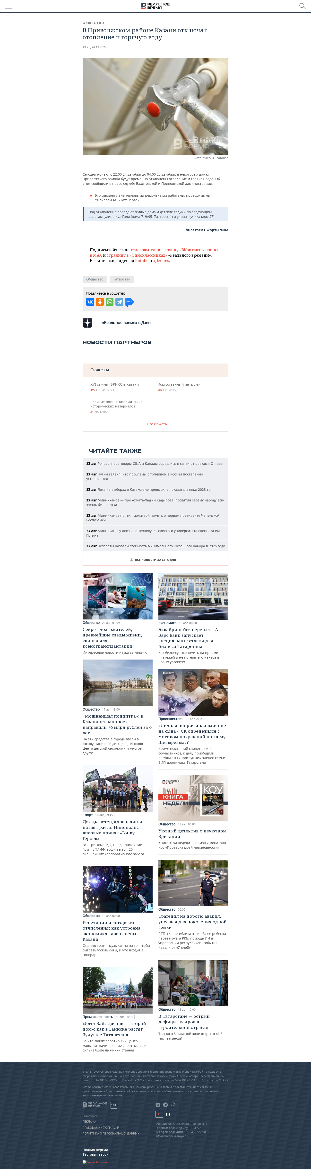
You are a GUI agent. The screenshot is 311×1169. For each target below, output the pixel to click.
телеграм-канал (146, 250)
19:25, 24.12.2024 (95, 47)
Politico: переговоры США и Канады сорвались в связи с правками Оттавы (154, 463)
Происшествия (170, 719)
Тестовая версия (97, 1154)
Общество (93, 23)
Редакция (90, 1116)
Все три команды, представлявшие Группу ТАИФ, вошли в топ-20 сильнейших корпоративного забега (113, 837)
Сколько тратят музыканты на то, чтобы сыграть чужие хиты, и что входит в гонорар (116, 938)
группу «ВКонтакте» (184, 250)
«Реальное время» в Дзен (126, 322)
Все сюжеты (157, 424)
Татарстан (121, 279)
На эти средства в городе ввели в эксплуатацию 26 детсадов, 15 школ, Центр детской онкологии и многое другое (117, 734)
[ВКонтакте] (90, 302)
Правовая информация (101, 1127)
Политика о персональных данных (111, 1133)
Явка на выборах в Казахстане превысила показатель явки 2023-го (148, 489)
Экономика (167, 623)
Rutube (141, 260)
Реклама (89, 1121)
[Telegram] (119, 302)
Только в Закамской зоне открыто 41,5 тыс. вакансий (190, 1027)
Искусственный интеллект (179, 386)
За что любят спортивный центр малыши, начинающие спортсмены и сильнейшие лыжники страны (115, 1036)
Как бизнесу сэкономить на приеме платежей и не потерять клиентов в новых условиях (189, 645)
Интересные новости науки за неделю (115, 641)
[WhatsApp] (109, 302)
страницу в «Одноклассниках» (137, 255)
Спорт (88, 815)
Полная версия (95, 1149)
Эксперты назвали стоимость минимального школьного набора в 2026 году (155, 546)
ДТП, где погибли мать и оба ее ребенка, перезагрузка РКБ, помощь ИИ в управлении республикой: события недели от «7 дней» (192, 931)
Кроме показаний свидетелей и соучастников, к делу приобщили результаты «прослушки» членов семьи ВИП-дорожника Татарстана (192, 744)
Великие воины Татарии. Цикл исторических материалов (116, 406)
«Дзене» (161, 260)
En (168, 1114)
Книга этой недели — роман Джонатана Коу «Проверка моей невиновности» (192, 839)
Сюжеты (99, 370)
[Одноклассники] (100, 302)
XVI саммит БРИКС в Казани (114, 386)
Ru (159, 1114)
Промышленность (98, 1017)
